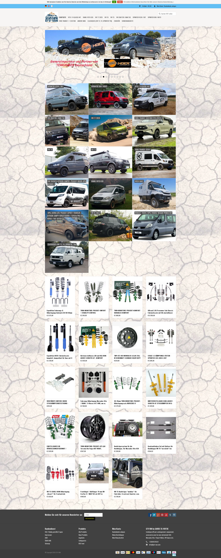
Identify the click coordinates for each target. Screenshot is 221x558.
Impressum (48, 535)
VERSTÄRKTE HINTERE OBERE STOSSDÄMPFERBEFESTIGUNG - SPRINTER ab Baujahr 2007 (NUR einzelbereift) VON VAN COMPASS (58, 402)
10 (123, 76)
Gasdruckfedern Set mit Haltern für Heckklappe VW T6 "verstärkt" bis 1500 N (160, 447)
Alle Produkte (83, 532)
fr (52, 6)
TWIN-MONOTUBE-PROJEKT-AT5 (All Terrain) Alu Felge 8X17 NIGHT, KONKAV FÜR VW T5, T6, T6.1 (92, 447)
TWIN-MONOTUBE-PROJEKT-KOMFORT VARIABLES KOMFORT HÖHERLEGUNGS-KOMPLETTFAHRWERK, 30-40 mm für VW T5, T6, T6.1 (127, 311)
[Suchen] (159, 14)
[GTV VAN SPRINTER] (110, 49)
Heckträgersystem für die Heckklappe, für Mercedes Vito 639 (126, 447)
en (49, 6)
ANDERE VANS (81, 21)
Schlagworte (82, 540)
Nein (119, 2)
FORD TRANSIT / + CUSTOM (67, 21)
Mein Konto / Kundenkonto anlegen (166, 6)
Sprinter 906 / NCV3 (154, 17)
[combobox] (167, 14)
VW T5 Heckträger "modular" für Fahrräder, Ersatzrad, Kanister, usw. (126, 492)
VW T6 (106, 17)
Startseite (62, 17)
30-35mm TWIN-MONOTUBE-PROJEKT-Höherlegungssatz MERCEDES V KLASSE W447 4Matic (127, 402)
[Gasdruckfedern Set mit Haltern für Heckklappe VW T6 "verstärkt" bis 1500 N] (161, 428)
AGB (46, 537)
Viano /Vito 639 (88, 17)
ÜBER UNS (48, 540)
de (46, 6)
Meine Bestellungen (118, 535)
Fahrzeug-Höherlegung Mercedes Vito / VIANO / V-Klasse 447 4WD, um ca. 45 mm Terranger (93, 402)
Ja (114, 2)
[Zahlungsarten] (117, 552)
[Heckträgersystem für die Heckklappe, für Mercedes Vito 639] (127, 428)
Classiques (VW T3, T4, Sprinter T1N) (100, 21)
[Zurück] (49, 52)
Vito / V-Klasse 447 (74, 17)
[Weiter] (171, 52)
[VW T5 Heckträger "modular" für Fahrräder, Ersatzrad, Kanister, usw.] (127, 473)
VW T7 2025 (99, 17)
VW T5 (112, 17)
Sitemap (47, 543)
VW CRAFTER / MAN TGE (123, 17)
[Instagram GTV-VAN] (174, 515)
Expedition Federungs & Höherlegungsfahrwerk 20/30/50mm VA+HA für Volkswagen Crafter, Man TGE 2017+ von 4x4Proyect (59, 311)
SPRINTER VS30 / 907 (139, 17)
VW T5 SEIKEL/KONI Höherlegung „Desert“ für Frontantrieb (58, 492)
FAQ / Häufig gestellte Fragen (54, 532)
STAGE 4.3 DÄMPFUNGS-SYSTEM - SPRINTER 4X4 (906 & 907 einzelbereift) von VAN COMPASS (159, 357)
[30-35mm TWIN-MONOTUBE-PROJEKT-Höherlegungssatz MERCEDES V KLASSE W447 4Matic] (127, 382)
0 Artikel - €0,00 (147, 6)
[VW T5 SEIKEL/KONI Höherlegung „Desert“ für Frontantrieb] (60, 473)
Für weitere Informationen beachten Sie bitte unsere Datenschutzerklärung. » (149, 2)
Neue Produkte (83, 535)
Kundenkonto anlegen (118, 532)
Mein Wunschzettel (118, 537)
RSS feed (81, 543)
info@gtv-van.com (154, 544)
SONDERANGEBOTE (127, 21)
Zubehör (117, 21)
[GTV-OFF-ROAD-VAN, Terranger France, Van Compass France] (51, 17)
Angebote (81, 537)
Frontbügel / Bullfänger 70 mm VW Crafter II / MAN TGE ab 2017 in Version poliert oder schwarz (92, 492)
